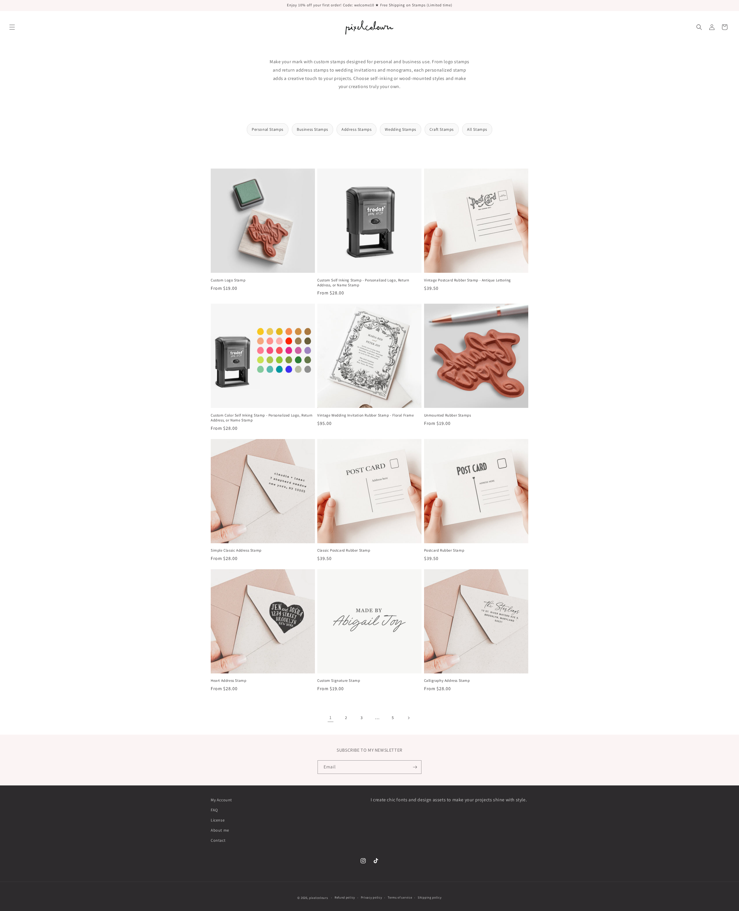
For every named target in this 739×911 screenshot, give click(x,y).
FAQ (214, 810)
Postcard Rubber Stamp (444, 550)
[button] (12, 27)
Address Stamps (356, 129)
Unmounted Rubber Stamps (447, 415)
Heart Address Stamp (228, 680)
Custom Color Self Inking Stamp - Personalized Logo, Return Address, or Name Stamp (262, 418)
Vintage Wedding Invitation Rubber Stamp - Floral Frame (365, 415)
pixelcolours (318, 898)
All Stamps (477, 129)
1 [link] (330, 717)
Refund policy (345, 897)
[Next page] (408, 718)
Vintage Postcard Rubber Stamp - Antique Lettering (467, 280)
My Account (221, 799)
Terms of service (400, 897)
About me (220, 830)
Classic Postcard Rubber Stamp (343, 550)
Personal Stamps (267, 129)
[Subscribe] (414, 767)
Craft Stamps (442, 129)
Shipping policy (430, 897)
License (218, 820)
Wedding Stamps (400, 129)
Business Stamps (312, 129)
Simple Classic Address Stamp (236, 550)
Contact (218, 840)
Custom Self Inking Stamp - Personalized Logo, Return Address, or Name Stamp (363, 283)
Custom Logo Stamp (228, 280)
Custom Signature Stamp (338, 680)
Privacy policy (371, 897)
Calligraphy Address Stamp (447, 680)
